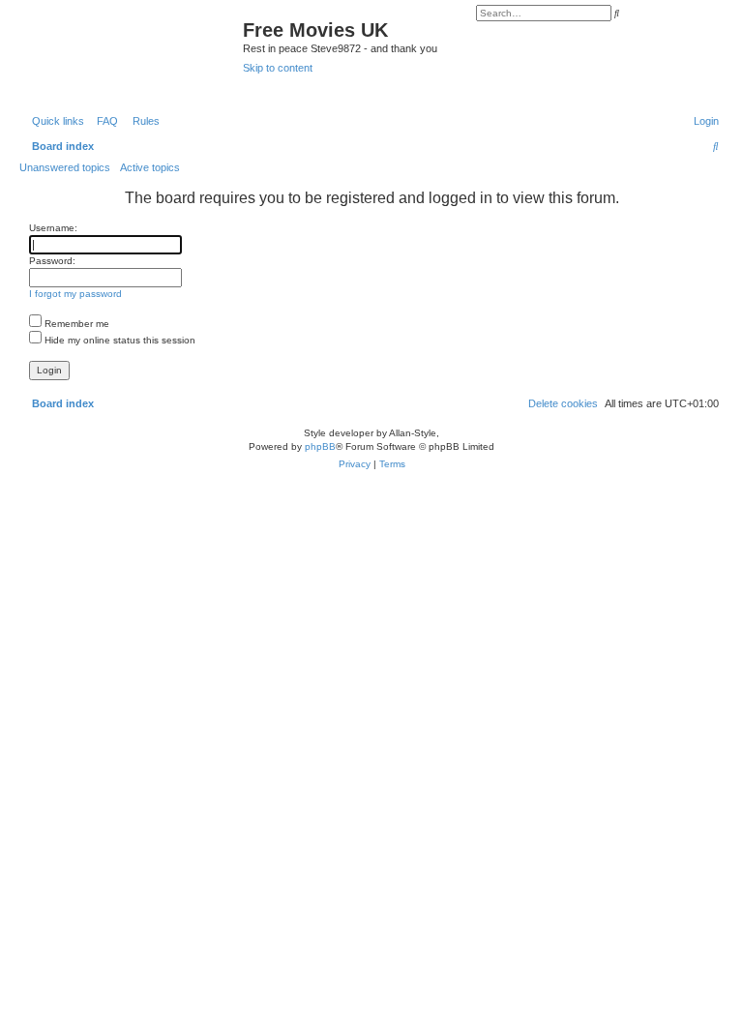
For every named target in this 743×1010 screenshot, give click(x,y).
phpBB (320, 446)
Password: (52, 260)
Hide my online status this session (118, 340)
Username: (53, 228)
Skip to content (277, 68)
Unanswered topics (64, 167)
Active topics (150, 167)
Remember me (75, 323)
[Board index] (133, 54)
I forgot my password (75, 293)
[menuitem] (103, 121)
